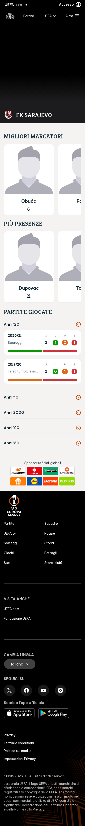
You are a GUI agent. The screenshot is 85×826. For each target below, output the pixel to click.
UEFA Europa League (10, 16)
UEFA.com (11, 609)
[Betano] (50, 481)
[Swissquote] (67, 471)
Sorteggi (10, 543)
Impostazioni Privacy (20, 759)
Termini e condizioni (19, 743)
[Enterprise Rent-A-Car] (50, 471)
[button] (71, 15)
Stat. (7, 563)
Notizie (49, 533)
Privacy (10, 735)
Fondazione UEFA (17, 618)
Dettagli (50, 553)
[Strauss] (34, 471)
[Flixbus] (67, 481)
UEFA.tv (10, 533)
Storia (49, 543)
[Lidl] (34, 481)
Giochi (9, 553)
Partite (9, 523)
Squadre (51, 523)
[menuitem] (29, 15)
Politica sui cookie (17, 751)
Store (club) (53, 563)
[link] (28, 15)
